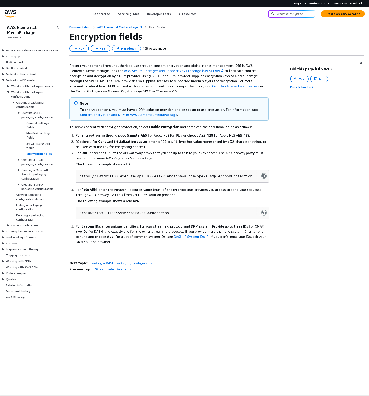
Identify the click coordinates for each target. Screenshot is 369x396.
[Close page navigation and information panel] (361, 63)
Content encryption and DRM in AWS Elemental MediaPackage (128, 115)
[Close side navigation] (58, 27)
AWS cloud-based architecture (235, 86)
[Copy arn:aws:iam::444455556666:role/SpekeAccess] (263, 213)
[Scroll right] (199, 13)
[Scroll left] (89, 13)
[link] (157, 27)
